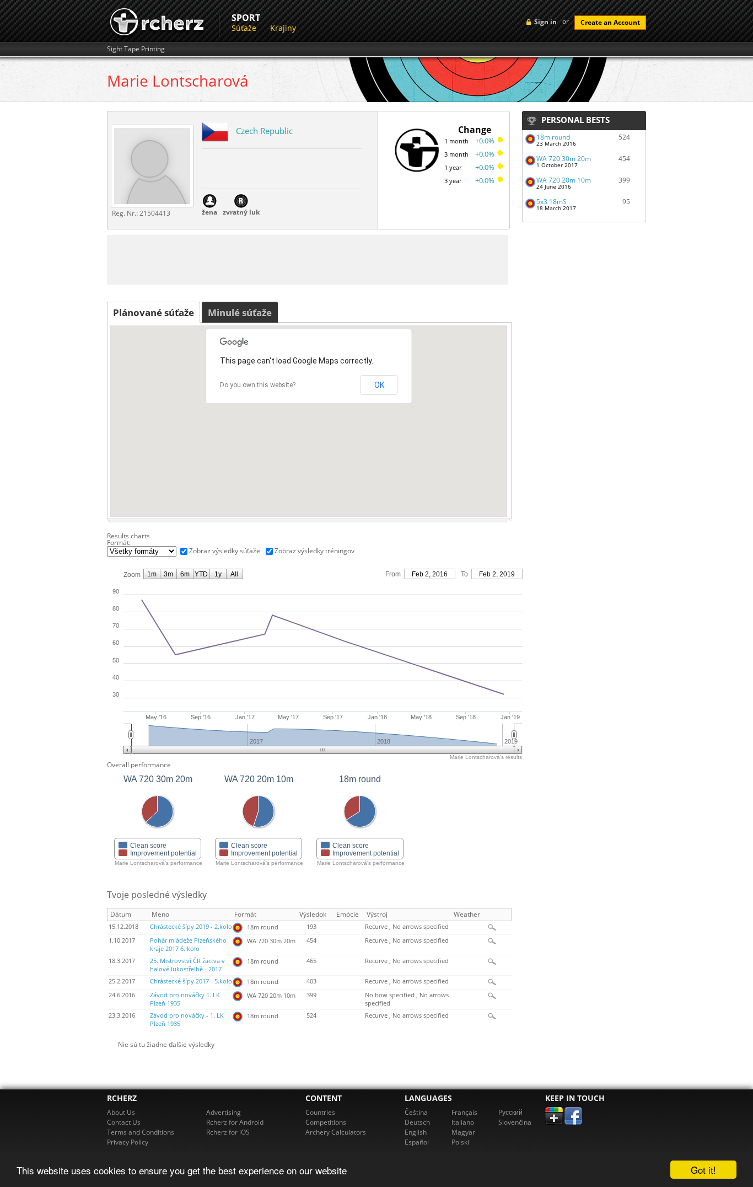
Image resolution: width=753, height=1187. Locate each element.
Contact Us (124, 1122)
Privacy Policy (127, 1142)
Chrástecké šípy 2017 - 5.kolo (191, 981)
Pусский (510, 1112)
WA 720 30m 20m (563, 158)
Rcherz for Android (234, 1122)
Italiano (462, 1122)
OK (379, 385)
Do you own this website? (257, 385)
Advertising (223, 1112)
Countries (320, 1112)
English (416, 1132)
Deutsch (417, 1122)
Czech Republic (264, 130)
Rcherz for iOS (228, 1132)
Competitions (325, 1122)
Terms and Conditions (140, 1132)
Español (417, 1142)
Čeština (416, 1112)
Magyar (463, 1132)
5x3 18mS (551, 201)
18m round (553, 137)
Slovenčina (514, 1122)
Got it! (703, 1170)
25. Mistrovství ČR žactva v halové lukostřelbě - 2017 (187, 965)
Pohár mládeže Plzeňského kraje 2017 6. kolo (188, 945)
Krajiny (283, 28)
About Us (121, 1112)
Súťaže (244, 28)
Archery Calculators (335, 1132)
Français (464, 1112)
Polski (460, 1142)
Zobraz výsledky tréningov (314, 550)
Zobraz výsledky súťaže (224, 550)
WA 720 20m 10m (563, 180)
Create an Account (610, 22)
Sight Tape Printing (136, 49)
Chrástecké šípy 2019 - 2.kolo (191, 927)
